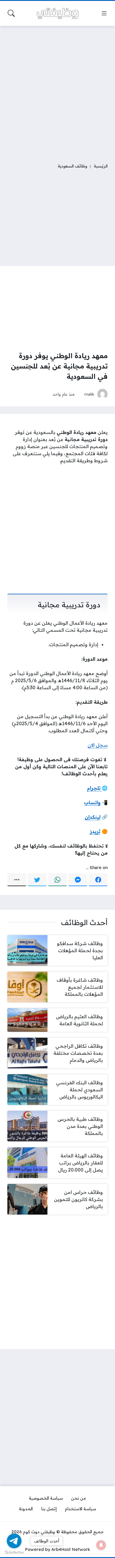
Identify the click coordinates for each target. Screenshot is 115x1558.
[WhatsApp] (57, 879)
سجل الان (98, 745)
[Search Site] (11, 13)
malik (89, 394)
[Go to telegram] (14, 1541)
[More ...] (16, 879)
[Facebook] (98, 879)
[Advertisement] (57, 90)
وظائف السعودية (72, 165)
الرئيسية (101, 165)
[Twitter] (37, 879)
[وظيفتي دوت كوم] (57, 13)
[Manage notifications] (101, 1545)
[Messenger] (77, 879)
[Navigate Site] (104, 13)
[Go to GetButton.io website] (14, 1552)
